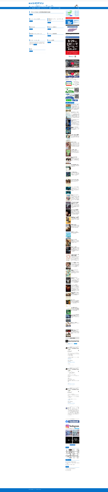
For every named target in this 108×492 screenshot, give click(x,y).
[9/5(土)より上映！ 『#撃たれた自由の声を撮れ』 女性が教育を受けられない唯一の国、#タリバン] (69, 440)
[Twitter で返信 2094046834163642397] (68, 365)
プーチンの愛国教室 (52, 33)
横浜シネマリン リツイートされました (75, 346)
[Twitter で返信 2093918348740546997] (68, 385)
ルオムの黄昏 (51, 40)
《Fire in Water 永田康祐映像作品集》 (40, 12)
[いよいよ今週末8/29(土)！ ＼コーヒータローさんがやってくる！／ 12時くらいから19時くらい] (76, 440)
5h (71, 350)
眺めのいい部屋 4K (52, 27)
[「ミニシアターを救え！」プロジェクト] (69, 83)
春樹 (31, 49)
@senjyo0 (69, 350)
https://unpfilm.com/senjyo (71, 403)
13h (71, 371)
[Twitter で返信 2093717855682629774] (68, 416)
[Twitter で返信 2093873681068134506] (68, 404)
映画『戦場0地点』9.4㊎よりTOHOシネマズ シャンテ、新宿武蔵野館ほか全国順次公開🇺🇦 (73, 348)
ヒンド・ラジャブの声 (35, 19)
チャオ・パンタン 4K (34, 40)
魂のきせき (32, 27)
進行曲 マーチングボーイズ (36, 33)
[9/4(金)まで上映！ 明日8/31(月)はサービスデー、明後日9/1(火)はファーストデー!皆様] (69, 433)
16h (71, 391)
